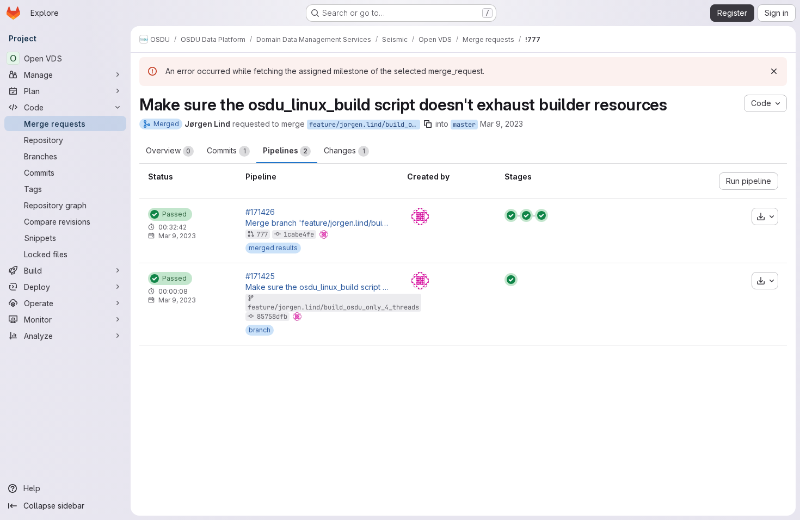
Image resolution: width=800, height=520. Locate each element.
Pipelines (285, 150)
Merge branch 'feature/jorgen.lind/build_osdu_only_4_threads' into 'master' (317, 223)
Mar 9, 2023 (501, 123)
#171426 (260, 212)
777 (262, 234)
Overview (168, 150)
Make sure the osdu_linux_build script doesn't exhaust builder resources (317, 287)
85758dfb (272, 316)
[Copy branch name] (427, 124)
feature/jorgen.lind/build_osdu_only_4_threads (364, 124)
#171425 (260, 276)
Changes (344, 150)
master (464, 124)
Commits (226, 150)
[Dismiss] (773, 71)
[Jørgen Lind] (420, 216)
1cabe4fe (299, 234)
